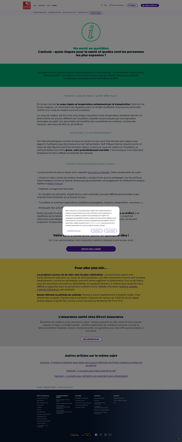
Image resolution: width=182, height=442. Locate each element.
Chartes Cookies (95, 223)
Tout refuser (96, 230)
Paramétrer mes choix (73, 230)
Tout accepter (110, 230)
